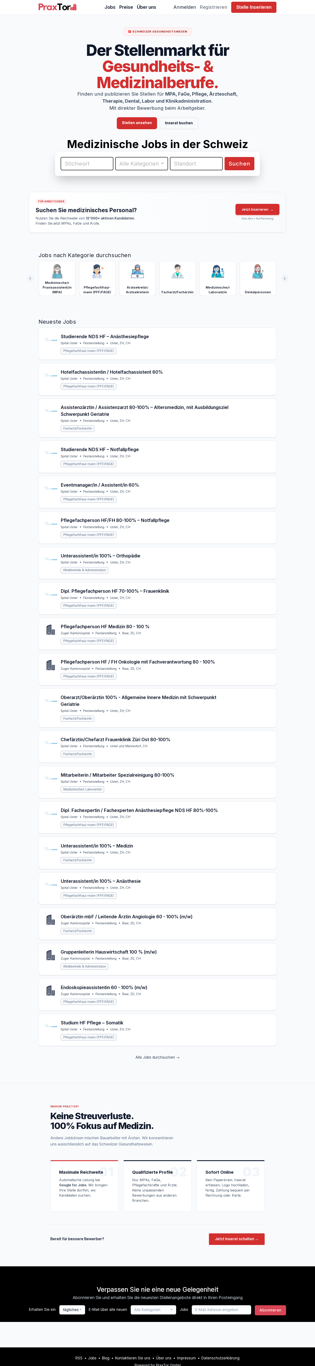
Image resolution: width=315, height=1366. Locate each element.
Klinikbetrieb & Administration (84, 570)
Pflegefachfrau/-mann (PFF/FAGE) (88, 351)
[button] (284, 278)
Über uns (146, 7)
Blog (106, 1358)
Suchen (239, 163)
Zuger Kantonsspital (75, 633)
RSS (78, 1358)
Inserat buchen (179, 123)
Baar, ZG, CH (131, 633)
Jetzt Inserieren (257, 209)
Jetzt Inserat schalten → (237, 1239)
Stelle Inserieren (254, 7)
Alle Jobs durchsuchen (155, 1057)
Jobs (110, 7)
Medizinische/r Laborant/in (82, 789)
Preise (126, 7)
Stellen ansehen (137, 123)
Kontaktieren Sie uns (132, 1358)
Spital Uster (69, 343)
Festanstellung (93, 343)
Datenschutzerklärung (220, 1358)
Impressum (186, 1358)
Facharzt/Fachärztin (77, 428)
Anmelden (185, 7)
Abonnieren (270, 1310)
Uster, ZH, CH (120, 343)
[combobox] (141, 163)
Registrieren (213, 7)
